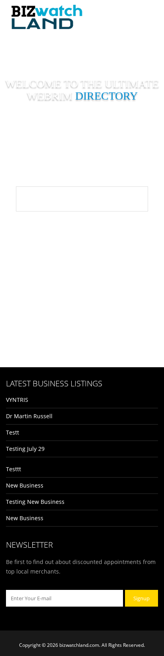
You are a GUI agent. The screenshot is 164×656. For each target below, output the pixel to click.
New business (24, 485)
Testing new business (35, 501)
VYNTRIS (17, 399)
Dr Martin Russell (29, 416)
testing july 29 (25, 448)
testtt (13, 469)
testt (12, 432)
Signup (141, 598)
